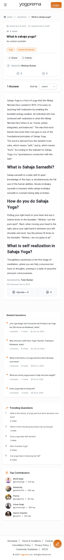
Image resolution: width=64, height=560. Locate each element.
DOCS (45, 549)
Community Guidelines (27, 549)
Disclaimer (13, 541)
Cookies (49, 541)
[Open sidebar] (5, 5)
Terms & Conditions (31, 541)
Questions (22, 17)
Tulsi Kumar (27, 280)
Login (56, 5)
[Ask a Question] (57, 544)
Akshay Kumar (28, 65)
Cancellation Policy (21, 545)
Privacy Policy (42, 545)
